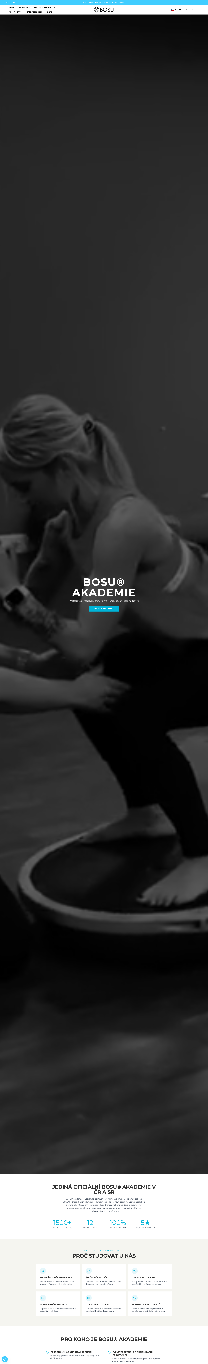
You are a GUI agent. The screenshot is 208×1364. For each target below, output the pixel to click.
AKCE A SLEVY (15, 12)
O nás (49, 12)
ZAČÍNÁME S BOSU (34, 12)
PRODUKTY (23, 7)
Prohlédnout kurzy (103, 609)
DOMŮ (12, 7)
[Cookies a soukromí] (5, 1359)
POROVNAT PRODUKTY (43, 7)
